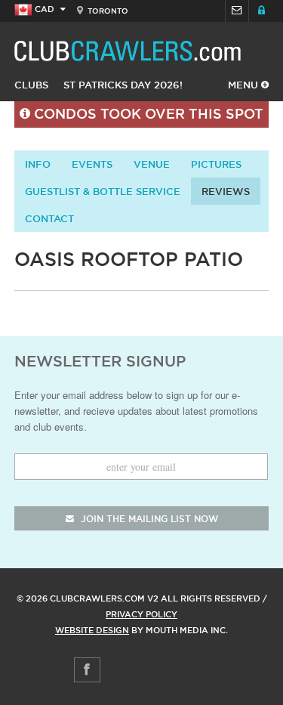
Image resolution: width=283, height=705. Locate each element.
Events (92, 164)
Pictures (216, 164)
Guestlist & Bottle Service (102, 191)
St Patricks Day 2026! (123, 84)
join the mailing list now (148, 519)
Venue (152, 164)
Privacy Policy (141, 614)
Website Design (92, 630)
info (38, 164)
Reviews (225, 191)
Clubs (31, 84)
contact (49, 218)
